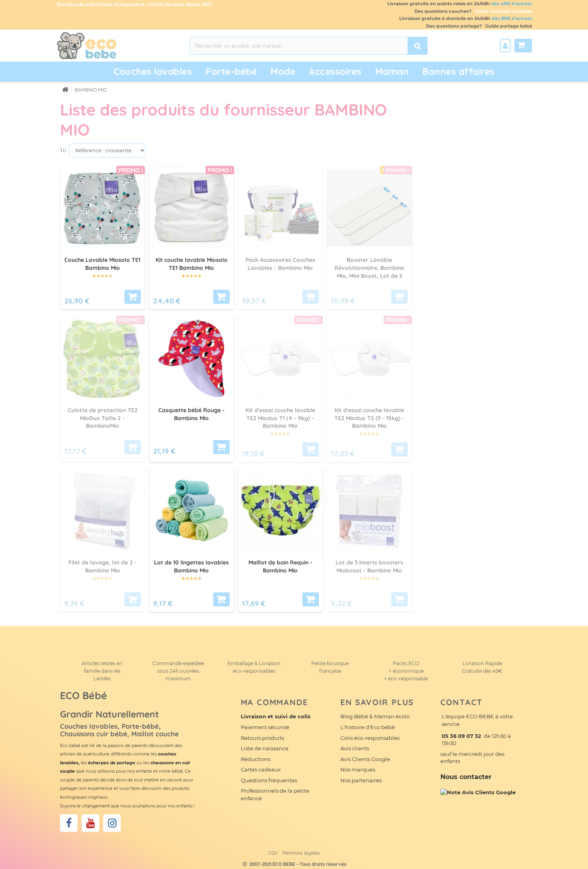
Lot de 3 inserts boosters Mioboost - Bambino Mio (369, 566)
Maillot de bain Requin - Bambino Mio (280, 566)
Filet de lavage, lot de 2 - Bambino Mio (102, 566)
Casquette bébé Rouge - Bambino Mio (191, 414)
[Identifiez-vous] (505, 45)
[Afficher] (132, 297)
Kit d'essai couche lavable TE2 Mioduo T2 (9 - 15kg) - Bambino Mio (369, 418)
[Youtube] (90, 823)
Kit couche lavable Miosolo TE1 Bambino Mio (192, 263)
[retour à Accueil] (65, 89)
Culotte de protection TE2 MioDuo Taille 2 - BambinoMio (103, 418)
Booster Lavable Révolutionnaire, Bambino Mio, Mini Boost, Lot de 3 (369, 267)
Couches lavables (153, 71)
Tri (63, 150)
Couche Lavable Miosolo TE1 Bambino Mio (102, 263)
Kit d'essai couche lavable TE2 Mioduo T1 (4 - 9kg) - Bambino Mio (280, 418)
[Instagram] (112, 823)
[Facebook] (69, 823)
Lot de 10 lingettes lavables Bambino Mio (191, 566)
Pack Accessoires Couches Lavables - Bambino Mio (280, 263)
